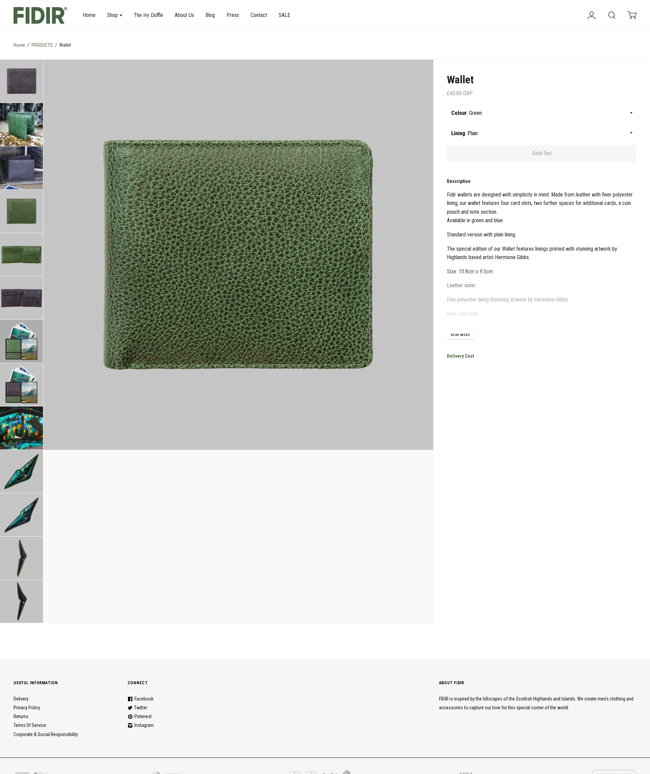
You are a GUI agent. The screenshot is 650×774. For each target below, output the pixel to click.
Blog (210, 15)
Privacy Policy (27, 707)
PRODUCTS (42, 45)
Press (232, 15)
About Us (184, 15)
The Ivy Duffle (148, 15)
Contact (259, 15)
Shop (113, 15)
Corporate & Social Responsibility (46, 734)
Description (459, 181)
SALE (284, 15)
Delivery (21, 699)
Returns (21, 716)
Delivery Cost (460, 356)
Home (89, 15)
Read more (460, 335)
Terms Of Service (30, 725)
